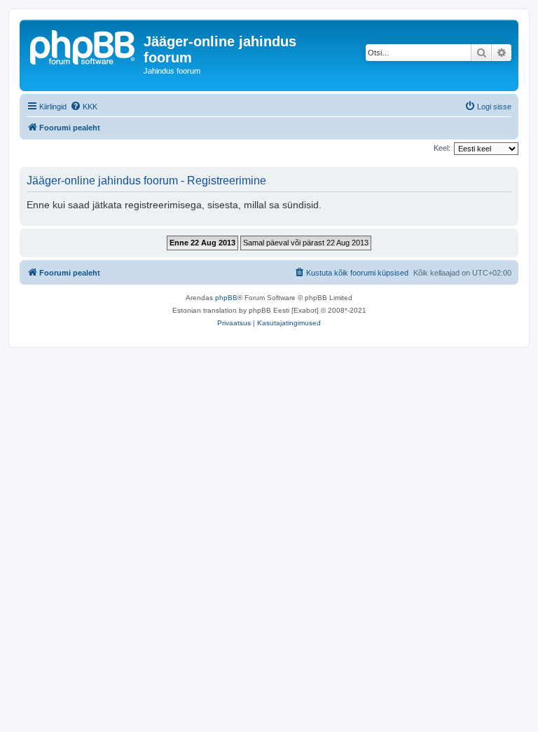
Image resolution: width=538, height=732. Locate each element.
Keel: (442, 148)
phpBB (226, 297)
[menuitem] (83, 106)
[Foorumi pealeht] (83, 45)
